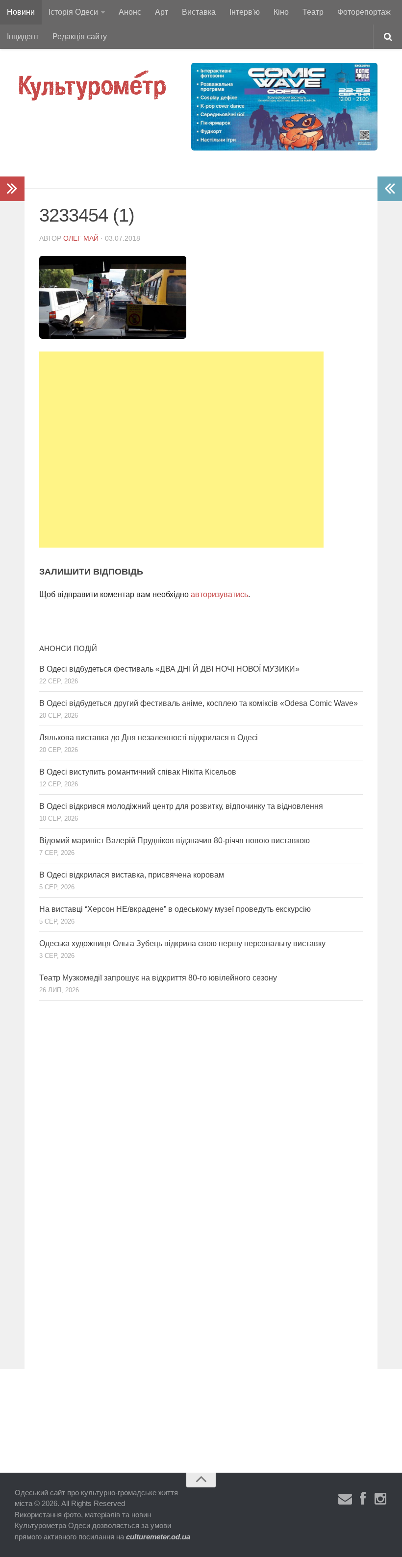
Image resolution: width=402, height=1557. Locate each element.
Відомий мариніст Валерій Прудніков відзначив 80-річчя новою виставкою (174, 840)
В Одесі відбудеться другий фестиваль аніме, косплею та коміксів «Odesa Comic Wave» (198, 703)
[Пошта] (345, 1499)
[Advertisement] (181, 450)
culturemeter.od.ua (158, 1536)
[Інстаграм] (380, 1499)
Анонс (130, 12)
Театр (313, 12)
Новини (21, 12)
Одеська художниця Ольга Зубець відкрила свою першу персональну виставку (182, 943)
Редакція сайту (79, 36)
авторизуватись (219, 594)
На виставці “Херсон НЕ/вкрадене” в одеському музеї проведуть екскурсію (175, 909)
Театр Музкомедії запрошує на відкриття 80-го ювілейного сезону (158, 978)
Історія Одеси (73, 12)
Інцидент (23, 36)
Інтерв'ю (244, 12)
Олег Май (81, 238)
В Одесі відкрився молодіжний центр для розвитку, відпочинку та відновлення (181, 806)
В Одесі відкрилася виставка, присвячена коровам (131, 875)
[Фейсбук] (363, 1499)
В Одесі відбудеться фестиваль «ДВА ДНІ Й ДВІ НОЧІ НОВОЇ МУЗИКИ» (169, 669)
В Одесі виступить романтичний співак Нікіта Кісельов (137, 772)
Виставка (199, 12)
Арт (161, 12)
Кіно (281, 12)
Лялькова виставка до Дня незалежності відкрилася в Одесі (148, 737)
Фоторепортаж (364, 12)
